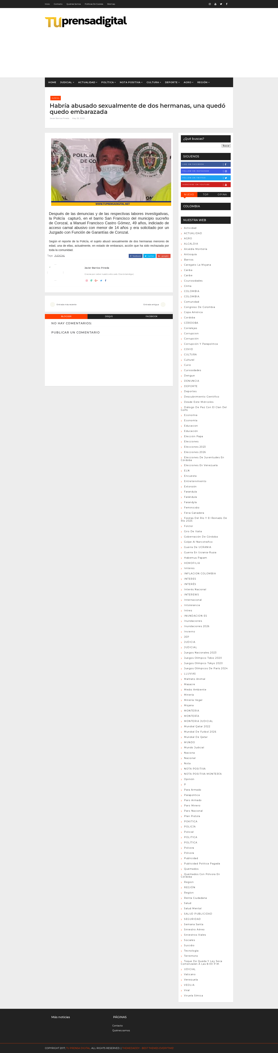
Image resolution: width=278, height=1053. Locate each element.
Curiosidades (192, 370)
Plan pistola (192, 816)
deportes (190, 391)
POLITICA (190, 837)
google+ (165, 256)
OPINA (222, 194)
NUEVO (189, 194)
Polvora (189, 847)
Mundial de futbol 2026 (200, 731)
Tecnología (191, 950)
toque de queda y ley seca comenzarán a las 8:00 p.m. (201, 962)
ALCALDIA (191, 243)
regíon (189, 892)
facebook (136, 256)
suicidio (189, 945)
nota (187, 763)
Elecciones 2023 (195, 446)
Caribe (188, 275)
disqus (109, 316)
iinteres (189, 568)
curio (187, 365)
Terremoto (191, 955)
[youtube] (215, 4)
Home (52, 82)
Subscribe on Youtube (196, 184)
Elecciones (191, 441)
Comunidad (191, 301)
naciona (189, 752)
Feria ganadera (194, 512)
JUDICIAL (66, 82)
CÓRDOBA (191, 322)
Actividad (190, 228)
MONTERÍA (191, 716)
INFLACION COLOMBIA (200, 573)
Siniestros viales (195, 934)
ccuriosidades (193, 280)
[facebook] (226, 4)
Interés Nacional (195, 589)
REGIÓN (202, 82)
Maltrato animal (194, 679)
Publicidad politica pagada (202, 863)
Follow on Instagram (195, 171)
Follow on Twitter (194, 178)
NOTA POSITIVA (130, 82)
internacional (193, 599)
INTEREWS (191, 594)
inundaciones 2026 (196, 626)
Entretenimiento (195, 481)
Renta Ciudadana (195, 898)
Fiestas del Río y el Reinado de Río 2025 (204, 519)
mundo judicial (194, 747)
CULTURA (153, 82)
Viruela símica (193, 995)
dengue (189, 375)
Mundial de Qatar (196, 737)
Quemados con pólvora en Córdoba (200, 875)
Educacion (191, 425)
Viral (187, 990)
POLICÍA (190, 826)
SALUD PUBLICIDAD (198, 913)
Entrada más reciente (66, 304)
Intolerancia (192, 605)
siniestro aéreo (194, 929)
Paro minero (192, 805)
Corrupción (191, 338)
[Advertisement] (174, 50)
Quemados (191, 868)
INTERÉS (190, 584)
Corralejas (190, 328)
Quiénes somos (73, 4)
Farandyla (190, 502)
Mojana (189, 705)
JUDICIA (189, 642)
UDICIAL (190, 969)
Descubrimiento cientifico (201, 396)
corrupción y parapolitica (201, 343)
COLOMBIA (191, 291)
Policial (189, 831)
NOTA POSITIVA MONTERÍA (203, 773)
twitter (150, 256)
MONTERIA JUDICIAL (198, 721)
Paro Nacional (193, 810)
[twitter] (221, 4)
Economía (190, 420)
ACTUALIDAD (86, 82)
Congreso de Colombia (199, 307)
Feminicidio (192, 507)
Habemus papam (195, 557)
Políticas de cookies (94, 4)
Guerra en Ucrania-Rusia (200, 552)
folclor (188, 526)
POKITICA (190, 821)
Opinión (189, 779)
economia (190, 415)
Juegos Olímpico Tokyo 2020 (203, 663)
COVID (188, 349)
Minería (189, 694)
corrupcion (191, 333)
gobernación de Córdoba (201, 536)
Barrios (189, 259)
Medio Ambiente (195, 689)
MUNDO (189, 742)
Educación (191, 431)
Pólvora (189, 853)
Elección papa (193, 436)
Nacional (190, 758)
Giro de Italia (193, 531)
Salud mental (193, 908)
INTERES (190, 578)
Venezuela (191, 979)
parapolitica (192, 795)
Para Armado (192, 789)
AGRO (187, 82)
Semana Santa (193, 924)
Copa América (193, 312)
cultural (189, 359)
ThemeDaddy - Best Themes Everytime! (148, 1048)
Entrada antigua (151, 304)
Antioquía (190, 254)
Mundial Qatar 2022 (197, 726)
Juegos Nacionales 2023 (200, 652)
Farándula (190, 497)
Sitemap (111, 4)
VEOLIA (189, 985)
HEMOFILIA (192, 563)
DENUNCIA (191, 380)
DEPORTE (171, 82)
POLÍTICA (107, 82)
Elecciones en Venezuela (201, 465)
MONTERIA (191, 710)
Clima (188, 286)
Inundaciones (193, 621)
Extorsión (190, 486)
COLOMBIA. (192, 296)
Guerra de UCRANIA (197, 547)
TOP (206, 194)
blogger (66, 316)
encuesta (190, 475)
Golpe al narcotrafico (198, 541)
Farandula (190, 491)
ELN (187, 470)
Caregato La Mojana (197, 264)
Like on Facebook (193, 164)
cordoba (189, 317)
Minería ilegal (193, 700)
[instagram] (209, 4)
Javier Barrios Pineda (59, 118)
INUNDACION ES (195, 615)
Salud (187, 903)
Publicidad (191, 858)
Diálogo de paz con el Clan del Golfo (204, 408)
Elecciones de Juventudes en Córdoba (202, 459)
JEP (186, 636)
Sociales (189, 940)
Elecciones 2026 (195, 452)
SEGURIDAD (192, 919)
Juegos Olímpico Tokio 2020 (203, 657)
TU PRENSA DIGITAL (78, 1048)
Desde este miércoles (198, 402)
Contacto (58, 4)
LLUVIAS (190, 673)
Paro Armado (193, 800)
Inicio (47, 4)
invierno (189, 631)
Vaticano (190, 974)
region (189, 882)
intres (188, 610)
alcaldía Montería (195, 249)
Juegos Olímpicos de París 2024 (206, 668)
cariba (188, 270)
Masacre (189, 684)
